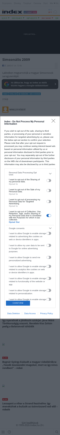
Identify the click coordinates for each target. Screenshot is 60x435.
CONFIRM (18, 303)
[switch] (48, 180)
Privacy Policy (46, 313)
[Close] (54, 121)
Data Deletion (13, 313)
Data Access (30, 313)
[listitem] (30, 174)
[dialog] (30, 217)
